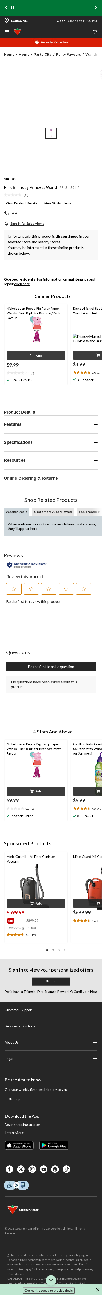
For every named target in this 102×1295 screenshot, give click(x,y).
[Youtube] (43, 1169)
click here (22, 283)
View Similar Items (57, 203)
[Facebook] (9, 1169)
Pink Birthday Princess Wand (30, 187)
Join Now (89, 992)
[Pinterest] (55, 1169)
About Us (12, 1042)
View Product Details (21, 203)
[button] (36, 355)
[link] (18, 195)
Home (9, 54)
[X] (21, 1169)
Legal (9, 1059)
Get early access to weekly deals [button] (48, 1290)
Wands (91, 54)
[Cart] (95, 31)
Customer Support (18, 1010)
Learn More (14, 1132)
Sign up (14, 1099)
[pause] (12, 8)
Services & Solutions (20, 1026)
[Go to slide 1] (51, 133)
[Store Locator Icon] (6, 21)
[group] (16, 920)
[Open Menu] (7, 32)
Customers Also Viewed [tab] (53, 512)
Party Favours (68, 54)
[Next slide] (95, 8)
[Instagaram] (32, 1169)
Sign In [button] (51, 981)
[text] (36, 373)
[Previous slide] (6, 8)
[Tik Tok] (66, 1169)
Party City (43, 54)
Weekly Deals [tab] (16, 512)
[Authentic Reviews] (26, 565)
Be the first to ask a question (51, 666)
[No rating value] (14, 195)
